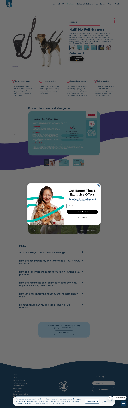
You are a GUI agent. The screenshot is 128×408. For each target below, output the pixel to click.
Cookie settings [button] (92, 401)
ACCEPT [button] (106, 401)
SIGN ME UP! (82, 212)
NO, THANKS (82, 217)
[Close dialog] (98, 185)
